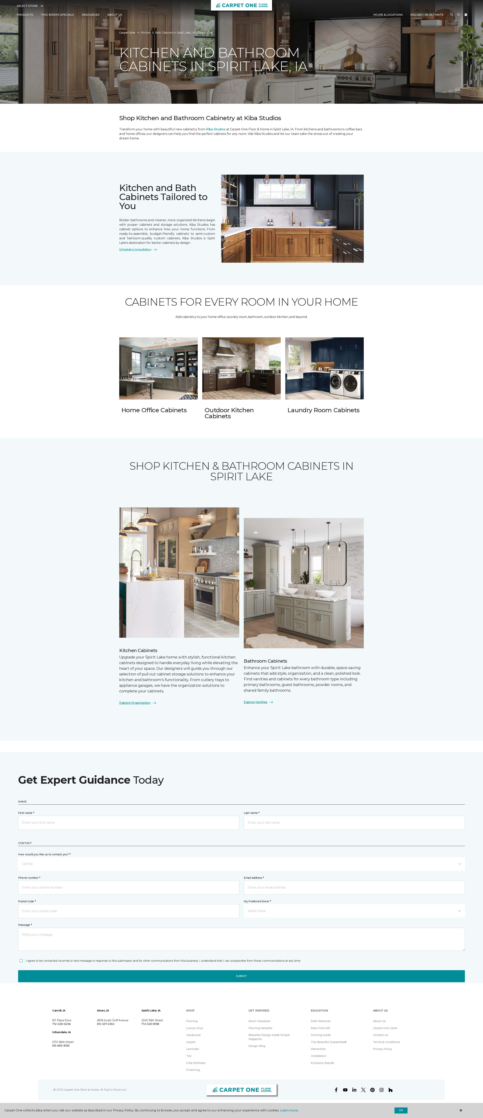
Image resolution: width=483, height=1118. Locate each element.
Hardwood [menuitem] (193, 1035)
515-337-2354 (105, 1024)
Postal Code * (27, 901)
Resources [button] (90, 14)
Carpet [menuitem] (190, 1042)
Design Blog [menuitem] (256, 1046)
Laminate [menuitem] (192, 1049)
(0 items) (466, 14)
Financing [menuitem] (193, 1070)
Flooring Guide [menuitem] (321, 1035)
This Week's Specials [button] (57, 14)
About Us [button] (114, 14)
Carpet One (127, 32)
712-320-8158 (150, 1024)
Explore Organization (135, 703)
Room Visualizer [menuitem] (259, 1021)
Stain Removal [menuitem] (320, 1021)
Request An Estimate (427, 14)
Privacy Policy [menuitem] (382, 1049)
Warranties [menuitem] (318, 1049)
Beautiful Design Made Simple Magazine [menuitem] (269, 1037)
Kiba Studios (215, 129)
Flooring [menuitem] (192, 1021)
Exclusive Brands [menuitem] (322, 1063)
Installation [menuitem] (318, 1056)
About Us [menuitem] (379, 1021)
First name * (26, 813)
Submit (241, 976)
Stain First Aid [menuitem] (320, 1028)
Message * (25, 925)
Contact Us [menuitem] (380, 1035)
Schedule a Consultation (135, 249)
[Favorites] (458, 15)
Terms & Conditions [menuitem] (386, 1042)
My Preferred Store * (257, 901)
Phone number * (29, 877)
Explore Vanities (255, 702)
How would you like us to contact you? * (44, 854)
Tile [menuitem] (188, 1056)
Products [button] (25, 14)
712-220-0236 (61, 1024)
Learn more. (289, 1110)
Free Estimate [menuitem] (195, 1063)
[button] (451, 15)
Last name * (251, 813)
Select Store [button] (27, 6)
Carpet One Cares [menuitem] (385, 1028)
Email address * (254, 877)
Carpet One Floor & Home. (81, 1089)
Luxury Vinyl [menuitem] (194, 1028)
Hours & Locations (388, 14)
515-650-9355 (61, 1045)
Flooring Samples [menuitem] (260, 1028)
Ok (401, 1110)
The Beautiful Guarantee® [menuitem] (328, 1042)
